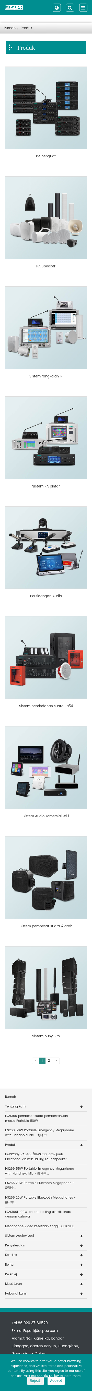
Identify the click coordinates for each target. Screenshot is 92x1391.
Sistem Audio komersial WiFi (46, 816)
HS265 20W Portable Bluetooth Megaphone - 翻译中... (39, 1185)
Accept (56, 1381)
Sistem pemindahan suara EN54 (46, 706)
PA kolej (11, 1274)
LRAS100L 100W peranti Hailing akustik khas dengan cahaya (38, 1214)
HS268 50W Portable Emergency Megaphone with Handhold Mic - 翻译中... (39, 1133)
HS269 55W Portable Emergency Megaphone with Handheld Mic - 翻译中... (39, 1171)
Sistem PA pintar (46, 486)
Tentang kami (15, 1106)
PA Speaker (45, 266)
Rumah (10, 28)
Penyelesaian (15, 1245)
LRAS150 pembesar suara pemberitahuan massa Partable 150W (36, 1118)
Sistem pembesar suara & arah (46, 926)
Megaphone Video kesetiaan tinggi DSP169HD (39, 1226)
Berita (9, 1264)
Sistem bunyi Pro (46, 1036)
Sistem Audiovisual (19, 1235)
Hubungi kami (16, 1293)
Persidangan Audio (46, 596)
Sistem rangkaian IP (46, 376)
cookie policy (48, 1376)
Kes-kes (11, 1255)
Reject (35, 1381)
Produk (26, 28)
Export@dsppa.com (40, 1331)
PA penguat (46, 156)
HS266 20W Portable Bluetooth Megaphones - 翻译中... (40, 1200)
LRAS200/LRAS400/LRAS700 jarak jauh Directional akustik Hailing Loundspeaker (35, 1157)
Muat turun (13, 1283)
